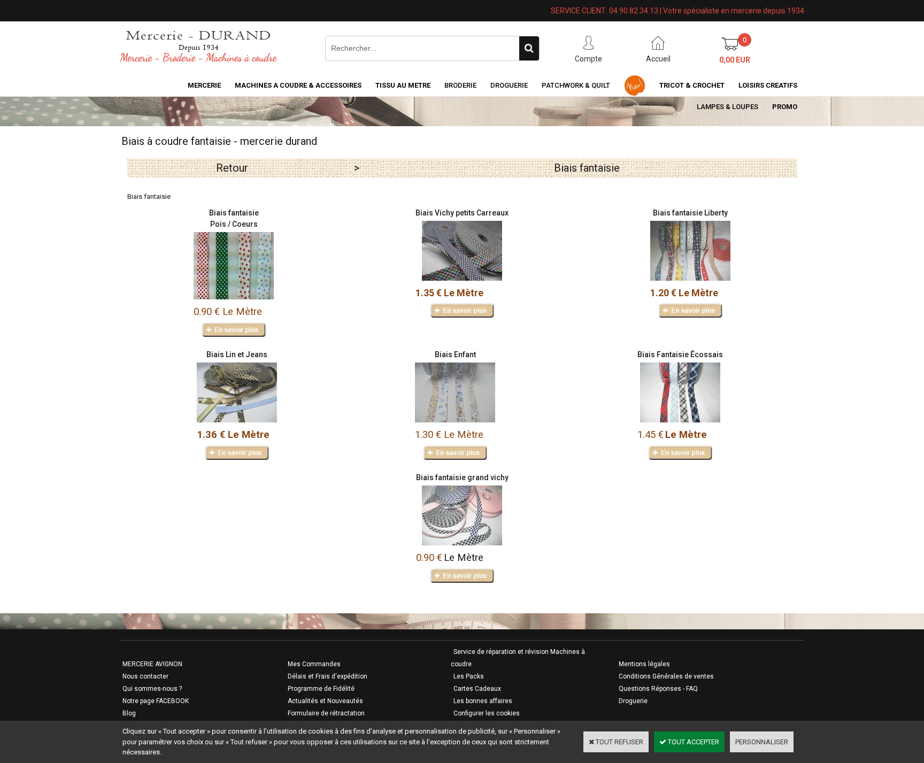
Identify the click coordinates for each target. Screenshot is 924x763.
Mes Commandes (314, 664)
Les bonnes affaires (482, 701)
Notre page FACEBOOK (155, 701)
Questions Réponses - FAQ (658, 688)
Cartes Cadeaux (477, 688)
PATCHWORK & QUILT (576, 85)
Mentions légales (644, 664)
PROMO (784, 107)
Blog (129, 713)
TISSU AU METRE (402, 85)
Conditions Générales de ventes (666, 676)
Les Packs (468, 676)
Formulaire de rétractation (326, 713)
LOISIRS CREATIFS (767, 85)
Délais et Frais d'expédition (327, 676)
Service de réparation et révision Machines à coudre (518, 658)
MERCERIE (204, 85)
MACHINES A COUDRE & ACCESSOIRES (298, 85)
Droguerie (509, 85)
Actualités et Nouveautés (325, 701)
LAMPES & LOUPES (727, 107)
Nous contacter (145, 676)
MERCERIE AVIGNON (152, 664)
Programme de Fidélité (321, 688)
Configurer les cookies (486, 713)
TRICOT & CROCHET (692, 85)
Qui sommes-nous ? (152, 688)
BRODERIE (460, 85)
